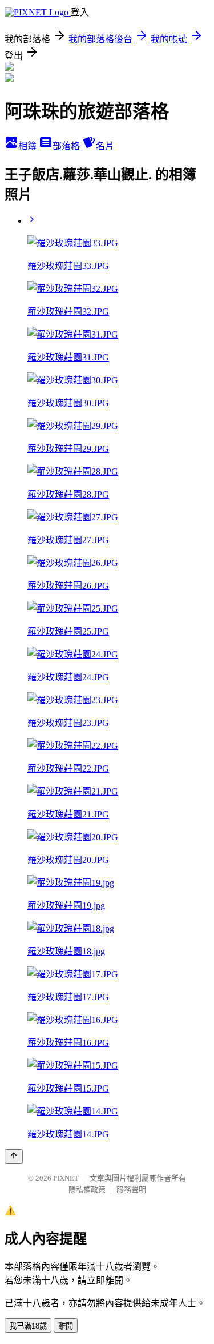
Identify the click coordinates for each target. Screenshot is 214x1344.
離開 (65, 1326)
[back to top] (14, 1156)
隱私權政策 (87, 1189)
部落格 (67, 146)
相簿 (28, 146)
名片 (105, 146)
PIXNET (66, 1178)
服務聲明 (131, 1189)
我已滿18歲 (28, 1326)
